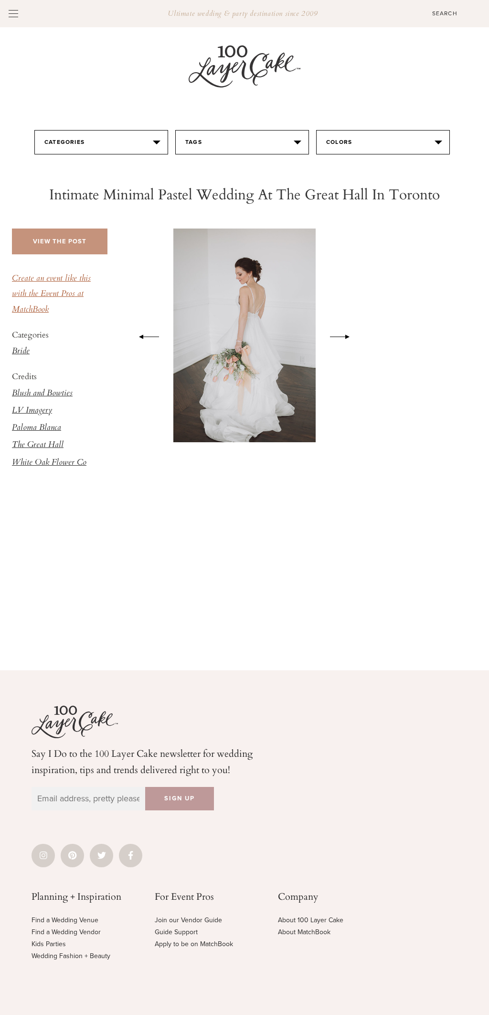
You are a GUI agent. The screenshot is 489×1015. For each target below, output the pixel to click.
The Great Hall (38, 445)
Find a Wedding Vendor (66, 932)
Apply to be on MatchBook (194, 944)
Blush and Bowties (42, 393)
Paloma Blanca (36, 428)
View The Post (59, 241)
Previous (144, 335)
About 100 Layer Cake (310, 920)
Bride (21, 351)
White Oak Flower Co (49, 462)
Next (345, 335)
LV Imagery (32, 410)
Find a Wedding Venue (65, 920)
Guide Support (176, 932)
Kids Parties (49, 944)
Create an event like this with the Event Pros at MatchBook (51, 294)
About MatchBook (304, 932)
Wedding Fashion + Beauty (71, 956)
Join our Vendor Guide (188, 920)
